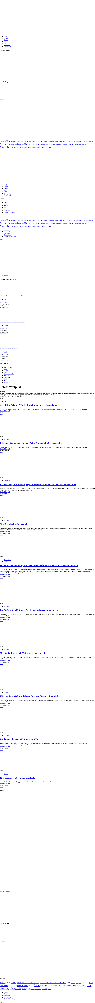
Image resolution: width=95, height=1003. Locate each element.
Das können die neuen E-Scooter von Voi (19, 739)
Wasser (6, 40)
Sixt (76, 144)
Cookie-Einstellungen (10, 236)
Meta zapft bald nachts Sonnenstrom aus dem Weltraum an (13, 295)
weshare (38, 147)
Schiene (6, 38)
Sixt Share (79, 144)
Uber (12, 146)
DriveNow (73, 141)
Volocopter (33, 147)
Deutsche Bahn (60, 141)
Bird (8, 141)
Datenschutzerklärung (16, 131)
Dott (68, 141)
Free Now (4, 144)
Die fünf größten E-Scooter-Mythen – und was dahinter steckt (29, 610)
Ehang (77, 141)
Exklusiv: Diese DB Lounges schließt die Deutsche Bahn (12, 321)
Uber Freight (24, 147)
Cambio (33, 141)
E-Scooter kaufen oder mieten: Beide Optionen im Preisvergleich (31, 443)
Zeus (5, 369)
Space (5, 43)
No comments (4, 307)
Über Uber (7, 210)
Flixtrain (91, 141)
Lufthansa (42, 144)
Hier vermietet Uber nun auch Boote (17, 778)
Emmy (80, 141)
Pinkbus (65, 144)
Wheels (6, 380)
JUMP (15, 144)
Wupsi (5, 372)
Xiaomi (6, 370)
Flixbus (85, 141)
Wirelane (6, 375)
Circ (41, 141)
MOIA (51, 144)
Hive (9, 144)
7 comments (3, 334)
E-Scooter (7, 439)
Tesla (86, 144)
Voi (29, 147)
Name (3, 118)
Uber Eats (18, 147)
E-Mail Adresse (6, 125)
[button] (1, 239)
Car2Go (37, 141)
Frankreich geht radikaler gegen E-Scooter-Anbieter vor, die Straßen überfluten (38, 484)
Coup (53, 141)
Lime (37, 143)
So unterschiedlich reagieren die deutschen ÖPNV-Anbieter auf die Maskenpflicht (39, 565)
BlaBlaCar (19, 141)
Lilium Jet (31, 144)
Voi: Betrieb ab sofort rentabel (14, 524)
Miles (46, 144)
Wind (43, 147)
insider (12, 144)
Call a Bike (28, 141)
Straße (5, 36)
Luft (5, 41)
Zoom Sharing (8, 367)
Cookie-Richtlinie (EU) (10, 212)
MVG (54, 144)
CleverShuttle (47, 141)
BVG (24, 141)
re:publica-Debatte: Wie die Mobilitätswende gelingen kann (28, 405)
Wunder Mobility (9, 374)
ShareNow (71, 144)
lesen (1, 414)
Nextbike (59, 144)
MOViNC (3, 1002)
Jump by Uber (22, 144)
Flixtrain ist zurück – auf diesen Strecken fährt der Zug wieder (30, 696)
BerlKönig (3, 141)
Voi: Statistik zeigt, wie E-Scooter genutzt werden (23, 653)
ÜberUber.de (7, 46)
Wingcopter (48, 147)
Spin (83, 144)
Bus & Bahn (7, 560)
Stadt (3, 121)
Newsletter (7, 45)
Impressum (7, 233)
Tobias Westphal (5, 411)
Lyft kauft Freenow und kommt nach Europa (10, 348)
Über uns (6, 230)
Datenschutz (7, 235)
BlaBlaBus (13, 141)
